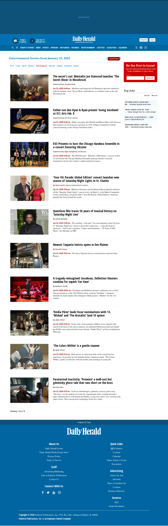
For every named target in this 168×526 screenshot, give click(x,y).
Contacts (116, 487)
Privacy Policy (54, 456)
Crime (18, 65)
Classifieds (112, 47)
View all (146, 95)
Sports (46, 47)
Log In (152, 40)
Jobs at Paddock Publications (54, 475)
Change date (113, 58)
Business (75, 47)
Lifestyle (101, 47)
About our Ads (116, 475)
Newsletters (116, 464)
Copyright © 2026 (26, 514)
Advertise (117, 479)
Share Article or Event (116, 460)
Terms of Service (54, 460)
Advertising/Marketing (54, 471)
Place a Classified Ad (116, 483)
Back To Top (85, 422)
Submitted (68, 65)
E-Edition (117, 448)
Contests (116, 452)
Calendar (122, 47)
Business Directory (116, 490)
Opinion (54, 47)
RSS (117, 502)
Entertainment (88, 47)
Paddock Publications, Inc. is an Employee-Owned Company (45, 518)
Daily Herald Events (54, 448)
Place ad (154, 95)
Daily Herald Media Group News (54, 452)
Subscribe (143, 40)
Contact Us (54, 479)
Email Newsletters (116, 506)
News (38, 47)
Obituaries (65, 47)
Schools (76, 65)
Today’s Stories (27, 47)
